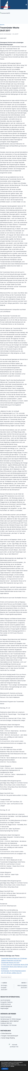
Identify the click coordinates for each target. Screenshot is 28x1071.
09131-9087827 (14, 1021)
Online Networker (6, 1033)
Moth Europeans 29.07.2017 (22, 985)
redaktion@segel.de (6, 1006)
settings (12, 1066)
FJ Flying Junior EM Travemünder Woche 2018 (14, 964)
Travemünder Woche (6, 977)
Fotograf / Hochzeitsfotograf (9, 1035)
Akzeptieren (5, 1068)
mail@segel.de (4, 1021)
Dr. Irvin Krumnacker (6, 34)
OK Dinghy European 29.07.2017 (4, 986)
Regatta (2, 24)
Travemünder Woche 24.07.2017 (10, 962)
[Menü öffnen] (26, 5)
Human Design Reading (8, 1038)
